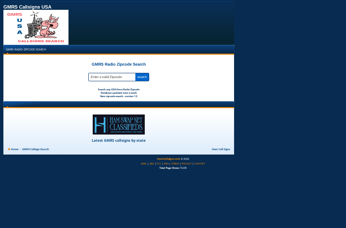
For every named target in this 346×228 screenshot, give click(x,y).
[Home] (35, 27)
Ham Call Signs (221, 149)
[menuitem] (144, 163)
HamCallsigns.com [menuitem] (168, 159)
